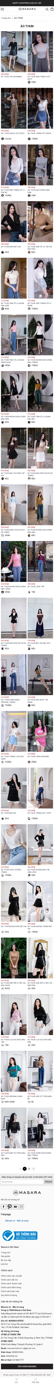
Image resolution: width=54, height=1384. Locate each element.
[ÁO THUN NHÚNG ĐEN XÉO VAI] (14, 901)
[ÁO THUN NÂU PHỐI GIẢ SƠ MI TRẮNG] (40, 448)
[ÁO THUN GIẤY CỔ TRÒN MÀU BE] (40, 1071)
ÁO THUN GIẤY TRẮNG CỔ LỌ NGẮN (40, 304)
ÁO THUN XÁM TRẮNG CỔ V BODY (39, 78)
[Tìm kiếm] (47, 9)
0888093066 (17, 1352)
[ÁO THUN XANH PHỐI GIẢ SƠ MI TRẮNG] (14, 504)
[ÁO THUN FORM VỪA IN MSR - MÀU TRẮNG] (40, 1128)
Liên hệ (4, 1264)
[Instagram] (21, 1206)
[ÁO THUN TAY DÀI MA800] (14, 51)
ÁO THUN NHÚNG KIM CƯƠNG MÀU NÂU (40, 531)
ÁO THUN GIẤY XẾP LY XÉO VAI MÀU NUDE (13, 984)
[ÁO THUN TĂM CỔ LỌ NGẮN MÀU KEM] (14, 278)
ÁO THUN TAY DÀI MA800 (11, 77)
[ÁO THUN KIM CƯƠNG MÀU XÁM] (40, 164)
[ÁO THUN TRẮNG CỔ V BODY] (40, 108)
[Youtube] (15, 1206)
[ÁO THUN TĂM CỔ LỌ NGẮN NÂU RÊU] (40, 391)
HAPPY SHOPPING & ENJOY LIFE (27, 3)
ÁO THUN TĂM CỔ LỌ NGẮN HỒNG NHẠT (12, 361)
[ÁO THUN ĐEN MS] (14, 788)
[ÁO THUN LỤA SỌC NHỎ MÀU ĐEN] (40, 1014)
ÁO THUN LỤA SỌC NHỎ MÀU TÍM (13, 1041)
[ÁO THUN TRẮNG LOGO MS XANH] (14, 731)
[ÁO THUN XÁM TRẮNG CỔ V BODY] (40, 51)
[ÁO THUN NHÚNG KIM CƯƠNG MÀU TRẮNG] (40, 334)
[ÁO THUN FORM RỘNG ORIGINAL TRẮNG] (14, 674)
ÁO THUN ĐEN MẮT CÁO (11, 247)
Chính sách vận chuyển (11, 1276)
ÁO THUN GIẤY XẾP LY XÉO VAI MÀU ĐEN (40, 984)
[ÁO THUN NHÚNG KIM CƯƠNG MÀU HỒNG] (14, 561)
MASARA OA (12, 1356)
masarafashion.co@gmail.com (21, 1348)
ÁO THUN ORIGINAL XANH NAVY (11, 1097)
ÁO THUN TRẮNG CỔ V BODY (39, 133)
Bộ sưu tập (6, 1260)
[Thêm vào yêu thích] (23, 69)
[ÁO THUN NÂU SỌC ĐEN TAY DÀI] (14, 448)
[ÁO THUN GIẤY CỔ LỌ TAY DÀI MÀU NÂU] (40, 221)
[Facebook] (3, 1206)
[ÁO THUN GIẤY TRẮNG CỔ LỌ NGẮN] (40, 278)
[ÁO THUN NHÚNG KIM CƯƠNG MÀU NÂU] (40, 504)
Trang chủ (5, 1252)
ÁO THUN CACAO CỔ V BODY (13, 133)
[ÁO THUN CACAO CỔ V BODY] (14, 108)
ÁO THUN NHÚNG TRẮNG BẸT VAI (40, 927)
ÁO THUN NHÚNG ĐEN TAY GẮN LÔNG (39, 871)
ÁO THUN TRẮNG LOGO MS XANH (12, 757)
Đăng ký (48, 1182)
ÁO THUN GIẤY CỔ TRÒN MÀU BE (40, 1097)
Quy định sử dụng (9, 1295)
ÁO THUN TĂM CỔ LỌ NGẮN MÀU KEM (12, 304)
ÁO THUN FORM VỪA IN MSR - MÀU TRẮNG (40, 1154)
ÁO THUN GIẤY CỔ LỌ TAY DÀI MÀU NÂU (40, 248)
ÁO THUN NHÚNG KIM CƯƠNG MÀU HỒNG (13, 588)
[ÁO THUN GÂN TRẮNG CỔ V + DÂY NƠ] (14, 164)
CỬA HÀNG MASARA (27, 1366)
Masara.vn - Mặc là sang (17, 1220)
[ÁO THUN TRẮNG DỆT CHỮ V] (40, 788)
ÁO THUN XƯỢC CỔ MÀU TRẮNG (11, 871)
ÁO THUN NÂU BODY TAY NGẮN (38, 701)
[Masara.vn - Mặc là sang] (27, 9)
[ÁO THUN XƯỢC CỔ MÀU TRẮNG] (14, 844)
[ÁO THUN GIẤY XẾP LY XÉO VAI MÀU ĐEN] (40, 958)
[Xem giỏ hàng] (52, 9)
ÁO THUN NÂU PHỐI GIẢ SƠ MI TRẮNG (40, 474)
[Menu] (2, 9)
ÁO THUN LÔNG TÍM (36, 587)
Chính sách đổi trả (9, 1280)
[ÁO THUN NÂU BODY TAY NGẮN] (40, 674)
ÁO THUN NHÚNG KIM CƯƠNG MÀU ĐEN (13, 418)
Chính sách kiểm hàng (11, 1287)
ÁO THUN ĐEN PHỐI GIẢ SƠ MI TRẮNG (13, 644)
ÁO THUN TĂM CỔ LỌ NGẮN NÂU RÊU (39, 418)
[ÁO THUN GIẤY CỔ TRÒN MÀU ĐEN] (14, 1128)
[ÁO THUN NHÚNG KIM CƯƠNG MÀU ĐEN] (14, 391)
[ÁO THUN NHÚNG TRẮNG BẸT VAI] (40, 901)
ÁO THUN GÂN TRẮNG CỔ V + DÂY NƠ (13, 191)
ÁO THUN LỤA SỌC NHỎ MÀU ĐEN (40, 1041)
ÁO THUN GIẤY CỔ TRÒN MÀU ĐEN (13, 1154)
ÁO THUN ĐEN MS (8, 813)
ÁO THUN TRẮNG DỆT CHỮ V (40, 813)
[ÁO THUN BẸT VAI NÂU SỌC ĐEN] (40, 618)
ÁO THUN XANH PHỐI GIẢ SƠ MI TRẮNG (13, 531)
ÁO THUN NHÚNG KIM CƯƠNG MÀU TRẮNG (40, 361)
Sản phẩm (5, 1256)
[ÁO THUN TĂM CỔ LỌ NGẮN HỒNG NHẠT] (14, 334)
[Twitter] (9, 1206)
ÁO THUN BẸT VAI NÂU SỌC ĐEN (39, 644)
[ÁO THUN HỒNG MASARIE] (40, 731)
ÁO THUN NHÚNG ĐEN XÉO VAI (13, 926)
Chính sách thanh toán (11, 1283)
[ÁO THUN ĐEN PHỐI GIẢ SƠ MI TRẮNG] (14, 618)
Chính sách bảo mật (10, 1291)
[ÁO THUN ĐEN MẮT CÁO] (14, 221)
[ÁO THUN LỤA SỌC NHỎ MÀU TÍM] (14, 1014)
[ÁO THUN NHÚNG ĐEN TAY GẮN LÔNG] (40, 844)
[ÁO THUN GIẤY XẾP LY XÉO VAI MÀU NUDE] (14, 958)
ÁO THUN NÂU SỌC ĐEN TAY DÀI (13, 474)
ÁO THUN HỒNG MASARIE (38, 756)
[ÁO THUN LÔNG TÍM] (40, 561)
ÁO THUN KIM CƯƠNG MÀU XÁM (39, 191)
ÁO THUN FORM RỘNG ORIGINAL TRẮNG (10, 701)
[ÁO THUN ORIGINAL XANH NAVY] (14, 1071)
